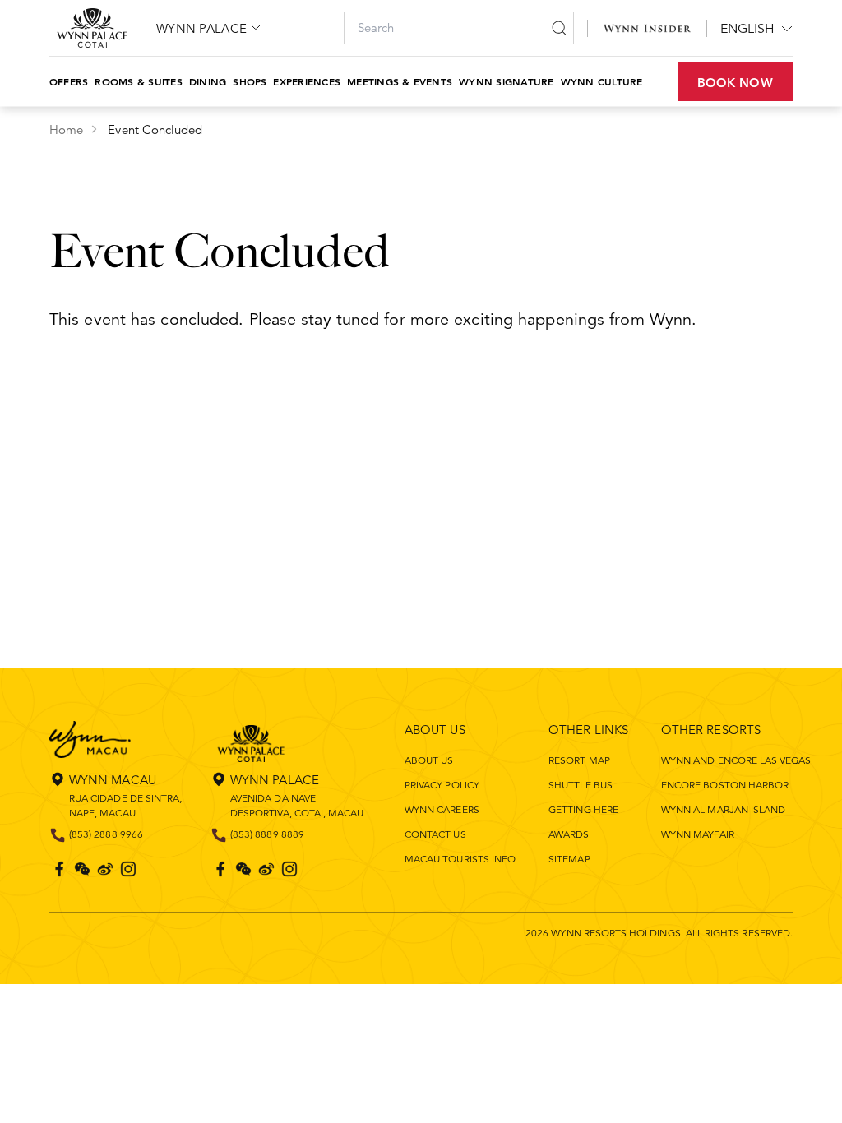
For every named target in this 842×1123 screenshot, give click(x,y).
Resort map (579, 760)
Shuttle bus (580, 785)
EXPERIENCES (306, 81)
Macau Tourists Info (460, 859)
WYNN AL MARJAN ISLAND (723, 809)
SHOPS (249, 81)
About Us (429, 760)
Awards (568, 834)
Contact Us (435, 834)
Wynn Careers (442, 809)
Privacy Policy (442, 785)
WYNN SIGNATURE (506, 81)
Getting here (583, 809)
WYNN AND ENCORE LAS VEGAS (736, 760)
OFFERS (68, 81)
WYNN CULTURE (602, 81)
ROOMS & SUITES (138, 81)
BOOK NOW (735, 82)
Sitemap (569, 859)
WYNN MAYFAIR (697, 834)
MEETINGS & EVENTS (399, 81)
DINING (207, 81)
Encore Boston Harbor (725, 785)
